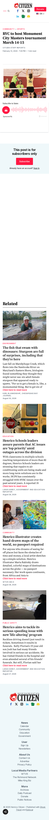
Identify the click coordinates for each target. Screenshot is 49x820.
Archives (24, 789)
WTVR (24, 774)
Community (8, 29)
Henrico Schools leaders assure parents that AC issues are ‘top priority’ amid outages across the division (24, 446)
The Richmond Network (24, 777)
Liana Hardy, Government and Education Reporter (24, 491)
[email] (28, 16)
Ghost (42, 807)
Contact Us (24, 758)
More (24, 786)
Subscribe (24, 161)
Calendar (24, 726)
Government (24, 736)
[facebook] (17, 11)
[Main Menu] (5, 11)
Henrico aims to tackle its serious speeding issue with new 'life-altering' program (23, 631)
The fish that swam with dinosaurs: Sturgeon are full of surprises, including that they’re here (23, 353)
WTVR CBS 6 (8, 582)
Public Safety (10, 623)
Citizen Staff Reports (14, 48)
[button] (5, 812)
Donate (40, 9)
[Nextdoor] (23, 16)
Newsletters (24, 748)
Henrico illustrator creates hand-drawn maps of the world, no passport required (23, 540)
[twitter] (23, 11)
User (24, 742)
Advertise (24, 761)
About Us (24, 754)
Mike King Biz (24, 780)
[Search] (8, 11)
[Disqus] (24, 215)
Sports (21, 29)
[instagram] (28, 11)
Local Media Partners (24, 770)
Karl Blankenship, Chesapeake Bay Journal (20, 394)
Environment (9, 343)
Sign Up (24, 745)
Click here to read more (15, 390)
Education (8, 436)
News (24, 722)
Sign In (36, 168)
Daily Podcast (24, 793)
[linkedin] (17, 16)
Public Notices (24, 799)
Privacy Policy (24, 764)
